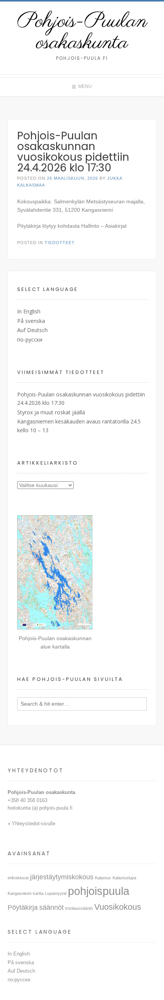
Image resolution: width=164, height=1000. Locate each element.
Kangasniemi (19, 893)
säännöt (51, 907)
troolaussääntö (79, 908)
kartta (38, 893)
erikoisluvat (18, 877)
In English (28, 311)
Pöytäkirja (23, 907)
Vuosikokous (117, 907)
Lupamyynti (55, 893)
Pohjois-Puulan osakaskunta (82, 32)
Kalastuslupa (124, 877)
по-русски (29, 339)
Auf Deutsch (32, 330)
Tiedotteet (60, 242)
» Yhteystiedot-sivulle (32, 823)
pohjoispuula (98, 891)
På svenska (31, 320)
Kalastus (103, 877)
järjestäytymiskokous (61, 877)
